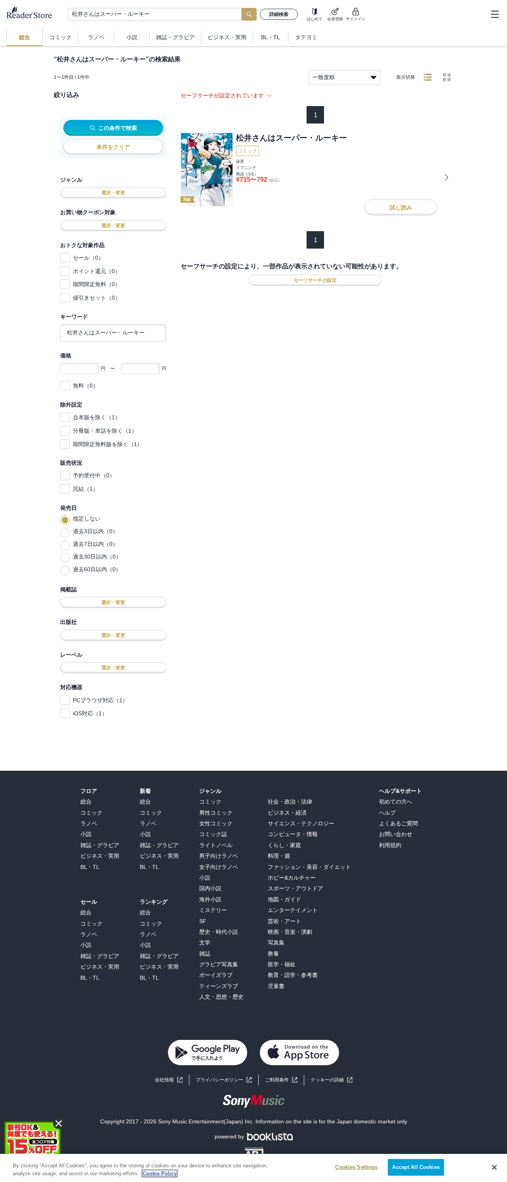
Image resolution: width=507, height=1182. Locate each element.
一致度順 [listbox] (324, 77)
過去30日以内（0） (97, 556)
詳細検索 (278, 14)
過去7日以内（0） (95, 544)
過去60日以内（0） (97, 569)
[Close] (494, 1167)
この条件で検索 (117, 128)
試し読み (401, 207)
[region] (253, 1168)
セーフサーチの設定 (315, 280)
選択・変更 (113, 193)
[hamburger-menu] (495, 14)
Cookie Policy (160, 1173)
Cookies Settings (356, 1167)
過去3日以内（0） (95, 531)
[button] (331, 1080)
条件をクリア (113, 147)
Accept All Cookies (415, 1167)
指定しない (87, 518)
